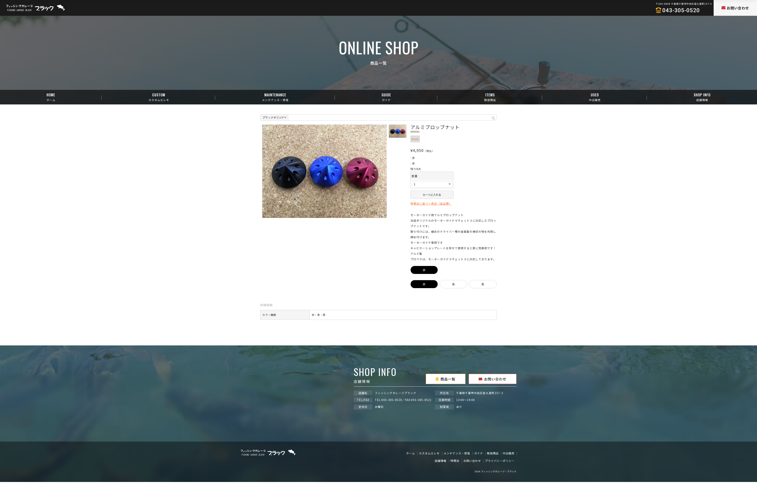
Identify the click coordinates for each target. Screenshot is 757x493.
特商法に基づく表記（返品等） (431, 204)
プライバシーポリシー (500, 461)
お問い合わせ (472, 461)
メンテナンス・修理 (457, 453)
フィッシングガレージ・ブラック (498, 471)
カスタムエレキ (429, 453)
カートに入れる (432, 195)
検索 (493, 117)
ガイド (478, 453)
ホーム (410, 453)
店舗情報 (441, 461)
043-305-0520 (681, 10)
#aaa (415, 139)
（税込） (429, 151)
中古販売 (509, 453)
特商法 (454, 461)
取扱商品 (493, 453)
